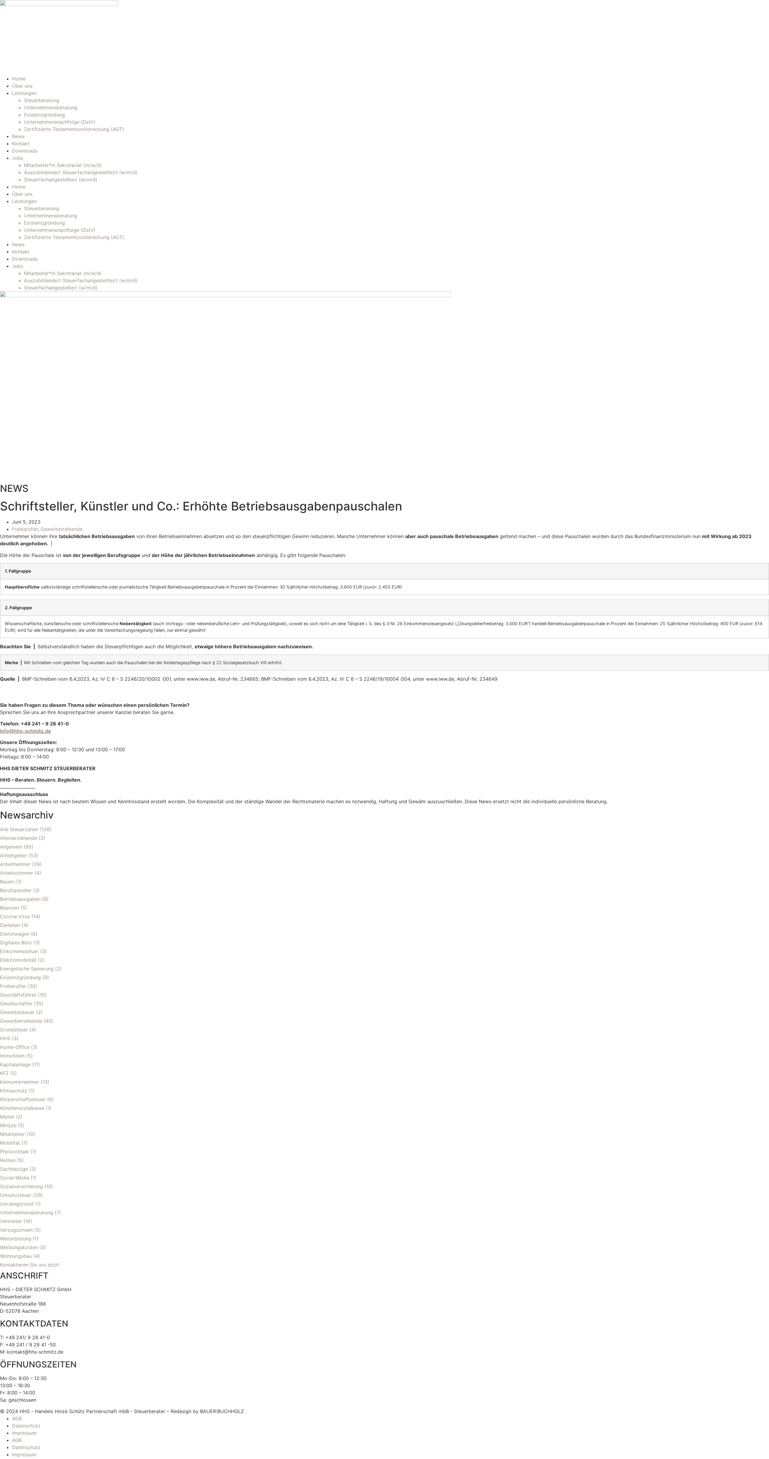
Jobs (17, 158)
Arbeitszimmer (16, 873)
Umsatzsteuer (16, 1195)
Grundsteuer (14, 1030)
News (18, 136)
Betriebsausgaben (20, 899)
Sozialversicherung (21, 1186)
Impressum (24, 1433)
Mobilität (10, 1143)
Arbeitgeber (13, 855)
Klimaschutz (13, 1091)
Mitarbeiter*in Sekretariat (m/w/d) (63, 165)
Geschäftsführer (18, 995)
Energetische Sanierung (26, 969)
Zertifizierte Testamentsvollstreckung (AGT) (74, 129)
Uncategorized (17, 1204)
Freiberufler (25, 529)
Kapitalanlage (15, 1064)
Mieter (7, 1117)
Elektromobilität (18, 960)
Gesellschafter (16, 1003)
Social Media (14, 1178)
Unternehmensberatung (50, 107)
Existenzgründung (44, 115)
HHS (5, 1038)
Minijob (8, 1125)
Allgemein (11, 847)
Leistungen (24, 93)
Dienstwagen (14, 934)
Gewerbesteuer (17, 1012)
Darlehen (10, 925)
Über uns (22, 86)
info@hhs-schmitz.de (25, 731)
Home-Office (14, 1047)
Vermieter (11, 1221)
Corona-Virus (15, 916)
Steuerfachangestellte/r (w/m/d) (60, 180)
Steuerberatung (41, 100)
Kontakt (20, 144)
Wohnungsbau (16, 1256)
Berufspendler (16, 890)
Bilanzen (9, 908)
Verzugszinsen (16, 1230)
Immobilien (12, 1056)
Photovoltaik (14, 1152)
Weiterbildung (15, 1239)
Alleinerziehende (18, 838)
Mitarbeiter (12, 1134)
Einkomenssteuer (19, 951)
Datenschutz (26, 1426)
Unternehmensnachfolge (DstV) (60, 122)
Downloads (25, 151)
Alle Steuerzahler (19, 829)
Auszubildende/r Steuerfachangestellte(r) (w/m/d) (81, 172)
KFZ (4, 1073)
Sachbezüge (14, 1169)
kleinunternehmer (19, 1082)
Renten (8, 1160)
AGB (17, 1418)
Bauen (7, 882)
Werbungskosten (19, 1247)
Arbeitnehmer (15, 864)
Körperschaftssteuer (23, 1099)
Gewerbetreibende (62, 529)
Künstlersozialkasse (22, 1108)
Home (19, 79)
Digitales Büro (16, 943)
